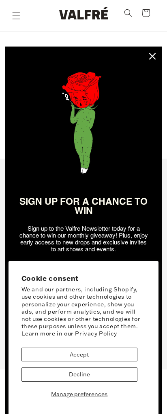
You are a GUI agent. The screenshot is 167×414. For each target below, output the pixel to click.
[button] (16, 16)
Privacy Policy (96, 333)
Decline (79, 374)
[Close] (152, 56)
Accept (79, 354)
